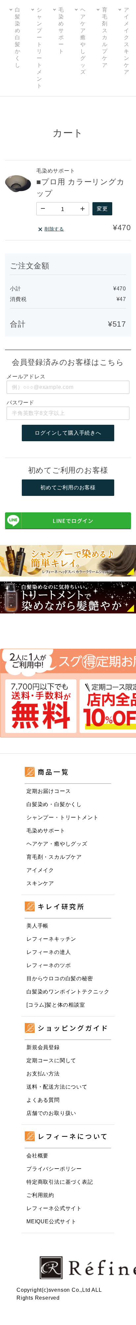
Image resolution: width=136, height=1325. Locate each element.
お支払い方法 (43, 1073)
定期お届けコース (48, 791)
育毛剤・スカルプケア (54, 857)
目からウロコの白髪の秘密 (59, 978)
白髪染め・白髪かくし (54, 804)
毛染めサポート (61, 30)
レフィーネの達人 (48, 952)
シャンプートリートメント (39, 48)
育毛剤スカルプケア (104, 37)
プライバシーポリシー (54, 1169)
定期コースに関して (51, 1060)
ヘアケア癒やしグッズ (82, 41)
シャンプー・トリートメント (62, 817)
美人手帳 (37, 926)
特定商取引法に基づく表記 (59, 1182)
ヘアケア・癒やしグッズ (56, 844)
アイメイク (40, 870)
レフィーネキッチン (51, 939)
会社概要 (37, 1155)
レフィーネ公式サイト (54, 1208)
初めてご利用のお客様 (68, 487)
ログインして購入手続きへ (68, 433)
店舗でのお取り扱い (51, 1113)
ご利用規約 (40, 1195)
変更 (102, 208)
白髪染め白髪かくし (17, 37)
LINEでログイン (72, 521)
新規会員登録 (43, 1047)
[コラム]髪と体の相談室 (55, 1005)
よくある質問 (43, 1100)
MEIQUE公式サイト (51, 1221)
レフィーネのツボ (48, 965)
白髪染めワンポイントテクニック (68, 991)
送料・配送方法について (56, 1087)
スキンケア (40, 883)
